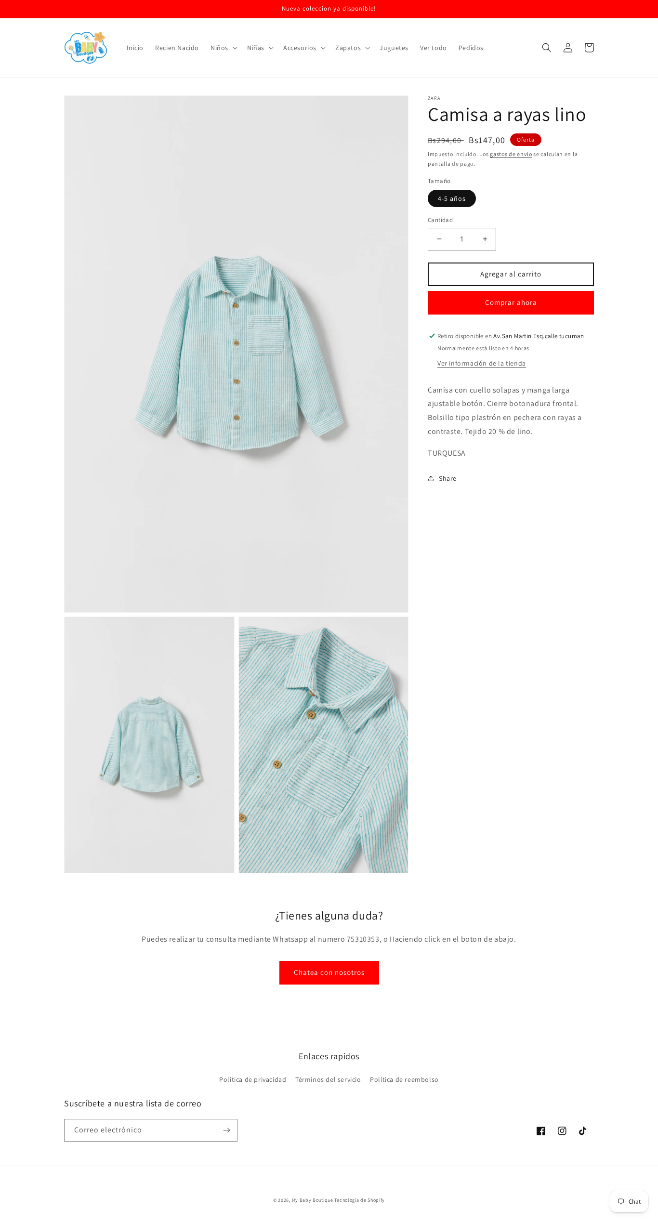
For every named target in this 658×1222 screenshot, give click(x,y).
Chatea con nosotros (329, 972)
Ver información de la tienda (481, 363)
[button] (223, 48)
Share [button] (448, 478)
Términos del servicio (328, 1079)
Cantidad (440, 220)
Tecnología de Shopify (359, 1200)
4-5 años (452, 198)
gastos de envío (511, 154)
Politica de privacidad (252, 1079)
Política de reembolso (404, 1079)
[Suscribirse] (226, 1130)
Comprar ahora (511, 302)
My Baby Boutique (312, 1200)
